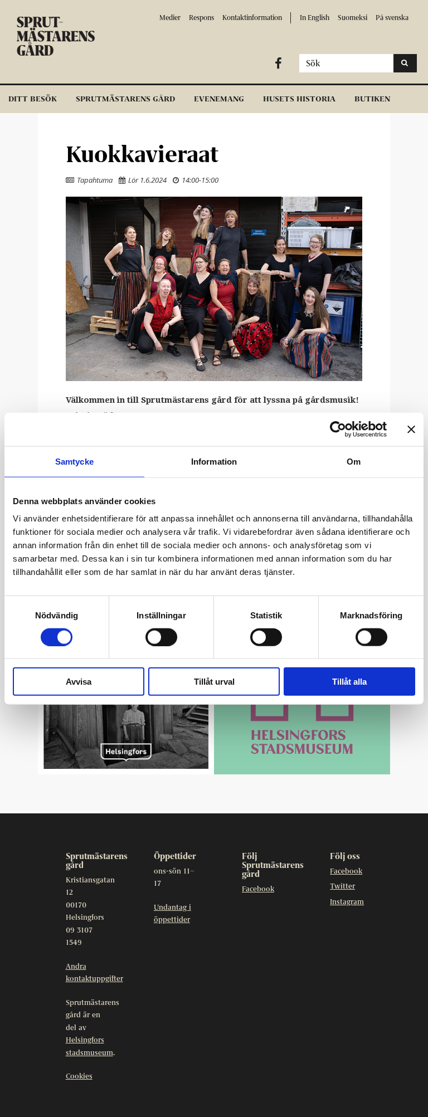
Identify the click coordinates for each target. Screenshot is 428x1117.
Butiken (372, 99)
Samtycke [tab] (74, 461)
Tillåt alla (349, 681)
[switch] (161, 637)
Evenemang (219, 99)
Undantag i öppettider (172, 914)
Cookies (79, 1076)
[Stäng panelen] (411, 429)
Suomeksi (352, 18)
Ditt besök (32, 99)
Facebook (258, 889)
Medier (170, 18)
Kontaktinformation (252, 18)
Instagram (347, 902)
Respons (201, 18)
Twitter (342, 886)
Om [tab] (354, 461)
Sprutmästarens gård (125, 99)
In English (314, 18)
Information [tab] (214, 461)
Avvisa (78, 681)
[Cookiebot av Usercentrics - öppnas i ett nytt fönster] (338, 429)
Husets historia (299, 99)
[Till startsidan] (64, 36)
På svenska (392, 18)
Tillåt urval (214, 681)
